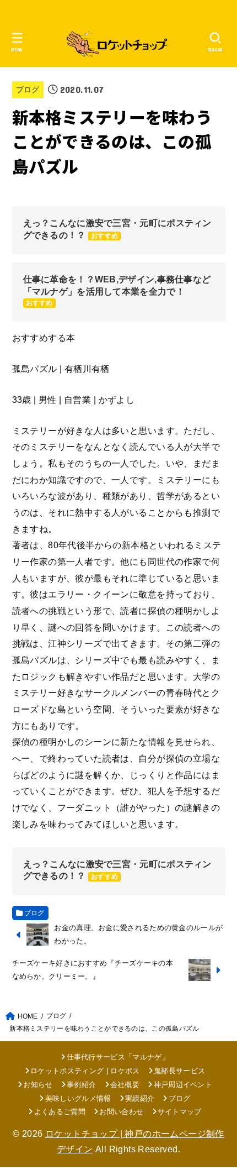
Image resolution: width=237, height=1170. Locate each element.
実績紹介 (139, 1098)
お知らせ (37, 1084)
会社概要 (124, 1084)
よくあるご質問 (59, 1112)
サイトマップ (180, 1112)
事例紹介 (81, 1084)
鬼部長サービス (179, 1071)
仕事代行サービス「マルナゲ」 (118, 1057)
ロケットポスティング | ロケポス (85, 1071)
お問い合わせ (121, 1112)
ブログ (28, 89)
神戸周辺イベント (183, 1084)
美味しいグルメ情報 (78, 1098)
